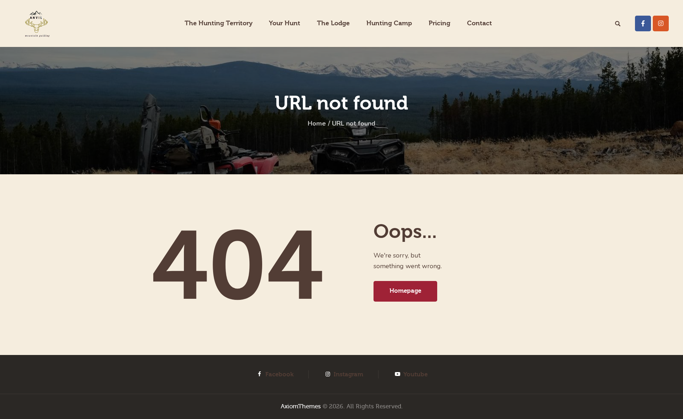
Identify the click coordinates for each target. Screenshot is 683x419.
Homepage (405, 290)
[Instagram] (661, 24)
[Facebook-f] (643, 24)
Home (317, 123)
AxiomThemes (301, 406)
